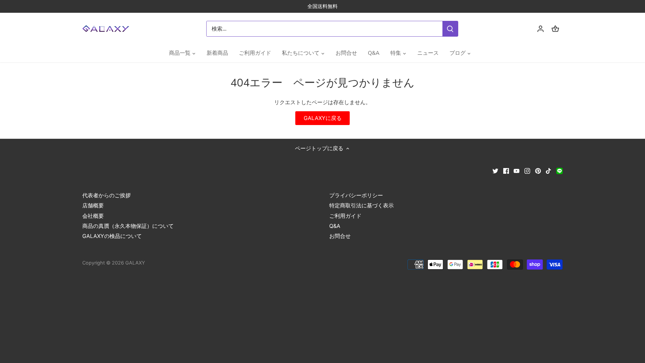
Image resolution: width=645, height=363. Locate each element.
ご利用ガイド (345, 215)
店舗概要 (93, 205)
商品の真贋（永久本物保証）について (128, 226)
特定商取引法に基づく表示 (361, 205)
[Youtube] (516, 170)
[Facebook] (506, 170)
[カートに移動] (555, 28)
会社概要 (93, 215)
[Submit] (450, 28)
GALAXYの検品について (112, 236)
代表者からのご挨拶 (106, 195)
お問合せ (340, 236)
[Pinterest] (538, 170)
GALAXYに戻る (323, 118)
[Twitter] (495, 170)
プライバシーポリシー (356, 195)
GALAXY (135, 263)
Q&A (334, 226)
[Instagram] (527, 170)
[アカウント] (540, 28)
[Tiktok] (548, 170)
